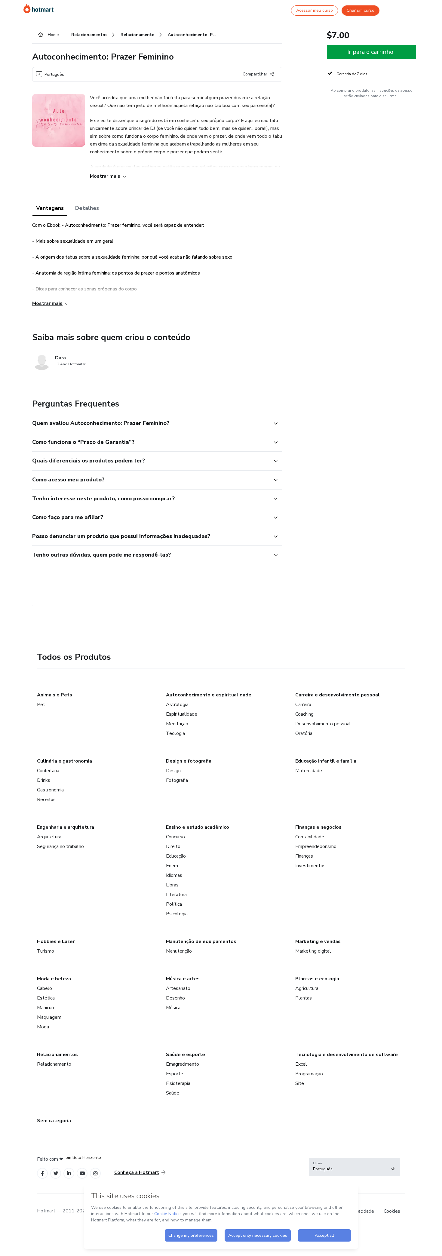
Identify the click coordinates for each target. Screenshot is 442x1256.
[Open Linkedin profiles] (68, 1173)
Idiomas (174, 875)
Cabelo (44, 988)
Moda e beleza (54, 978)
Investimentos (310, 865)
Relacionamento (54, 1064)
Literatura (176, 894)
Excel (301, 1064)
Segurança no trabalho (60, 846)
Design (173, 770)
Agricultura (306, 988)
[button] (150, 423)
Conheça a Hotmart (136, 1172)
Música (173, 1007)
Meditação (177, 723)
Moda (43, 1027)
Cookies (392, 1211)
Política (174, 904)
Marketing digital (313, 951)
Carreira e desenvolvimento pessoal (337, 695)
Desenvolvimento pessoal (323, 723)
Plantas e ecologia (317, 978)
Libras (172, 885)
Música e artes (183, 978)
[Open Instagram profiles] (95, 1173)
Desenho (175, 998)
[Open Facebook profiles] (42, 1173)
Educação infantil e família (325, 761)
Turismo (45, 951)
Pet (41, 704)
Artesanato (178, 988)
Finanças (304, 856)
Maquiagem (49, 1017)
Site (299, 1083)
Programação (309, 1073)
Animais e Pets (54, 695)
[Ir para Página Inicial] (38, 8)
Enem (172, 865)
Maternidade (308, 770)
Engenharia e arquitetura (65, 827)
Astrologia (177, 704)
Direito (173, 846)
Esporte (174, 1073)
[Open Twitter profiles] (55, 1173)
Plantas (303, 998)
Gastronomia (50, 790)
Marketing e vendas (318, 941)
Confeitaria (48, 770)
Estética (46, 998)
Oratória (303, 733)
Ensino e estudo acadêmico (197, 827)
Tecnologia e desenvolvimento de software (346, 1054)
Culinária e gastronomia (64, 761)
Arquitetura (49, 837)
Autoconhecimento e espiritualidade (208, 695)
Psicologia (177, 914)
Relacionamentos (57, 1054)
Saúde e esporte (185, 1054)
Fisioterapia (178, 1083)
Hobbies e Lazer (56, 941)
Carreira (303, 704)
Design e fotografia (188, 761)
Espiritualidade (181, 714)
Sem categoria (54, 1120)
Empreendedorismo (315, 846)
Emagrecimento (182, 1064)
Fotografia (177, 780)
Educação (176, 856)
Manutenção (179, 951)
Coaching (304, 714)
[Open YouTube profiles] (82, 1173)
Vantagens (50, 208)
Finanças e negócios (318, 827)
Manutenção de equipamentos (201, 941)
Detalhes (87, 208)
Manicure (46, 1007)
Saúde (172, 1093)
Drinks (43, 780)
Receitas (46, 799)
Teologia (175, 733)
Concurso (175, 837)
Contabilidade (309, 837)
